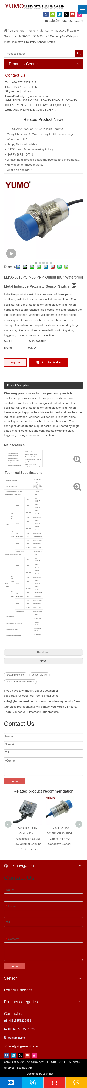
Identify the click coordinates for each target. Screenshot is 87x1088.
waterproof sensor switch (20, 681)
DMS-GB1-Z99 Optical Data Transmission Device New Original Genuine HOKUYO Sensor (27, 839)
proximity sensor (16, 674)
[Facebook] (46, 14)
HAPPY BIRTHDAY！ (20, 154)
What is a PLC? (17, 139)
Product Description (18, 385)
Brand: (8, 347)
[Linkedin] (59, 14)
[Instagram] (79, 14)
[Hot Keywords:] (79, 53)
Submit (14, 781)
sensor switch (39, 674)
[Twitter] (66, 14)
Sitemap (22, 1067)
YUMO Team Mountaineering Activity (30, 149)
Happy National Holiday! (22, 144)
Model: (8, 341)
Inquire (15, 362)
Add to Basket (51, 362)
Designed (40, 1073)
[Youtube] (72, 14)
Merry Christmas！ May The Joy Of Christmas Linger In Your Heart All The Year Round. (43, 134)
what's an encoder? (19, 169)
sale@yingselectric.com (66, 20)
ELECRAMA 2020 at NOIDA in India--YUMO (35, 129)
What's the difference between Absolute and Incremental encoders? (43, 159)
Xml (30, 1067)
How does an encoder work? (25, 164)
